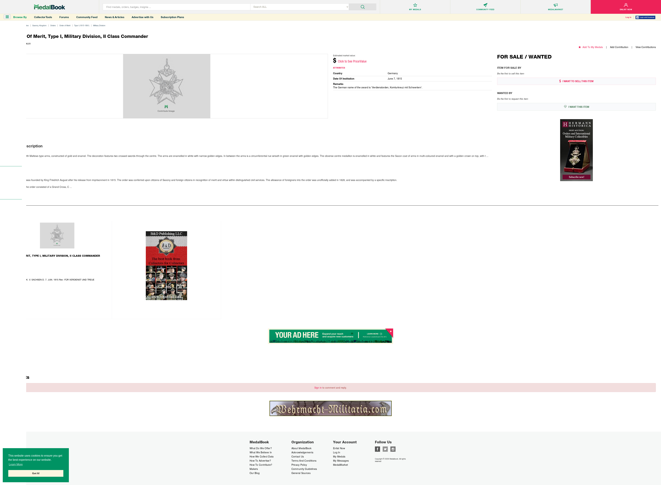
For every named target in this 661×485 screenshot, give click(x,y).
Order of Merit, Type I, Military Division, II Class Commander (53, 255)
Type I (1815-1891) (81, 25)
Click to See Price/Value (352, 61)
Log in (628, 17)
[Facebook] (377, 448)
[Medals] (49, 7)
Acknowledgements (302, 452)
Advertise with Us (142, 17)
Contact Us (297, 456)
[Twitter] (385, 448)
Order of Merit (64, 25)
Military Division (99, 25)
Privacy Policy (299, 464)
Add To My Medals (593, 47)
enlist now (339, 448)
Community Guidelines (304, 469)
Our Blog (255, 473)
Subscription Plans (172, 17)
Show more (12, 160)
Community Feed (86, 17)
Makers (254, 469)
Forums (64, 17)
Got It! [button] (36, 473)
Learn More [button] (16, 464)
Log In (336, 452)
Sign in (318, 387)
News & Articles (114, 17)
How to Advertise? (260, 460)
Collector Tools (43, 17)
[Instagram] (393, 448)
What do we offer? (261, 448)
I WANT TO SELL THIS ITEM (578, 81)
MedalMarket (340, 464)
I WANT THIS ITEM (578, 106)
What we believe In (261, 452)
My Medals (339, 456)
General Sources (301, 473)
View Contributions (646, 47)
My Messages (341, 460)
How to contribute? (261, 464)
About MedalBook (301, 448)
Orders (53, 25)
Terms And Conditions (304, 460)
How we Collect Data (262, 456)
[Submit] (362, 6)
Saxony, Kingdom (39, 25)
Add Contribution (619, 47)
